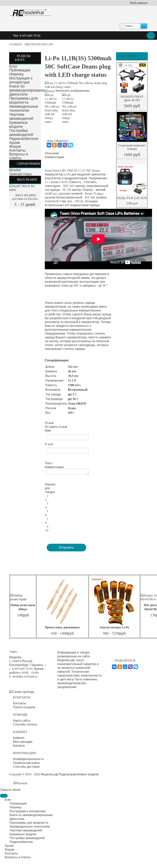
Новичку (16, 74)
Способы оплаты (25, 724)
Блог (13, 66)
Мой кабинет (139, 3)
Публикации (19, 70)
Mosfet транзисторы (20, 172)
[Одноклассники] (54, 145)
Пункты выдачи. (24, 707)
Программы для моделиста (23, 100)
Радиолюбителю (23, 138)
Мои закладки (22, 742)
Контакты (17, 150)
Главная (15, 44)
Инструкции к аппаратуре (21, 80)
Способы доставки (26, 766)
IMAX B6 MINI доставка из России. (25, 197)
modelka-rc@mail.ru (24, 676)
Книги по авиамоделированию (28, 88)
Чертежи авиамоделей (21, 116)
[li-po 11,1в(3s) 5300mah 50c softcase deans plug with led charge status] (52, 108)
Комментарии (54, 157)
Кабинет (19, 738)
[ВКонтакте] (49, 145)
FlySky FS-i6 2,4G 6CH (132, 198)
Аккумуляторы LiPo (38, 44)
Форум (15, 146)
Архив (14, 143)
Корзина (19, 745)
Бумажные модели (18, 124)
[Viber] (65, 145)
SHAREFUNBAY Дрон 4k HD (132, 98)
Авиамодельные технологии (23, 108)
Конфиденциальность (28, 759)
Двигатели (18, 94)
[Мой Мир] (59, 145)
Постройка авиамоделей (21, 132)
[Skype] (70, 145)
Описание (52, 153)
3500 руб (132, 203)
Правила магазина (26, 763)
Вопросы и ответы (18, 156)
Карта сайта (21, 720)
